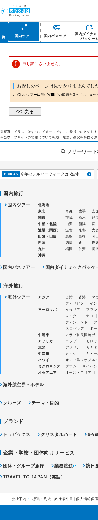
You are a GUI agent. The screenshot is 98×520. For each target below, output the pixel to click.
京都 (82, 230)
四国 (42, 242)
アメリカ (72, 347)
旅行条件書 (63, 499)
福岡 (69, 249)
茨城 (69, 217)
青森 (69, 211)
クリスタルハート (59, 434)
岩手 (82, 211)
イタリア (72, 309)
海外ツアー (19, 297)
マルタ (70, 316)
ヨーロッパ (47, 310)
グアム (70, 366)
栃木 (82, 217)
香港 (82, 297)
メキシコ (72, 353)
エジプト (72, 341)
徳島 (69, 242)
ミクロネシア (49, 366)
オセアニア (47, 372)
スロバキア (74, 328)
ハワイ (43, 360)
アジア (43, 297)
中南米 (43, 353)
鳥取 (69, 236)
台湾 (69, 297)
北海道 (43, 205)
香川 (82, 242)
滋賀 (69, 230)
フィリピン (74, 303)
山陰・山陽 (47, 236)
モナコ (87, 316)
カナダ (91, 347)
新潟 (82, 224)
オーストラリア (78, 372)
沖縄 (42, 255)
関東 (42, 217)
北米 (42, 347)
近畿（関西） (49, 230)
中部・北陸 (47, 224)
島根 (82, 236)
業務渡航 (63, 465)
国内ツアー (19, 205)
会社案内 (18, 499)
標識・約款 (41, 499)
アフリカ (45, 341)
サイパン (89, 366)
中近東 (43, 335)
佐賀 (82, 249)
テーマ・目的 (45, 403)
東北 (42, 211)
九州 (42, 249)
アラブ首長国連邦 (80, 335)
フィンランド (76, 322)
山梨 (69, 224)
